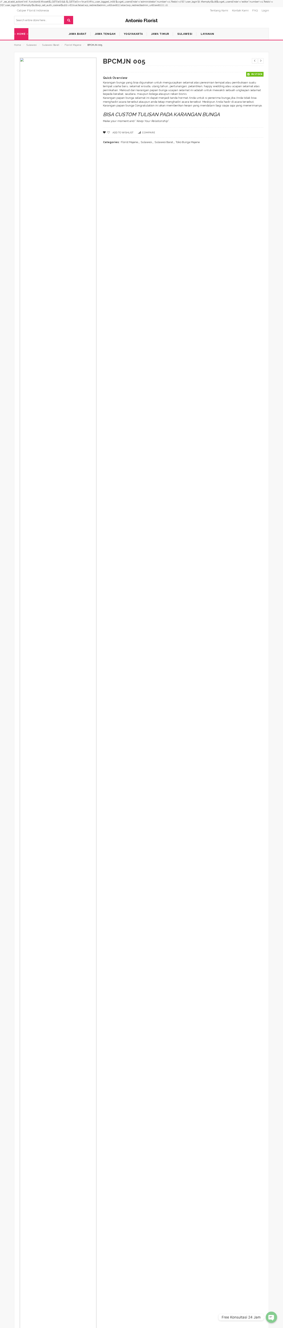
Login (265, 10)
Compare (148, 132)
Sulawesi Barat (50, 45)
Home (17, 45)
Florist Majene (73, 45)
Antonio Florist (141, 20)
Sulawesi (31, 45)
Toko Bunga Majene (188, 142)
